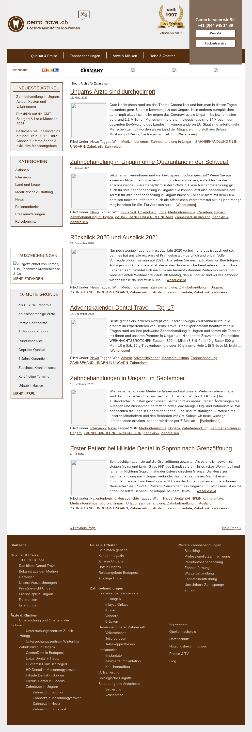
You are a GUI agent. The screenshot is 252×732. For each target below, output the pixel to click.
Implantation (108, 650)
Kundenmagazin (111, 556)
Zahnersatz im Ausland (192, 217)
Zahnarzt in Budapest (49, 709)
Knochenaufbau (117, 667)
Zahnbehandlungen (85, 56)
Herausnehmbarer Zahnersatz (122, 627)
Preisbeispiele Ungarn (36, 594)
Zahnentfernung (197, 568)
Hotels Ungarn (109, 567)
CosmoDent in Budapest (45, 653)
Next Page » (231, 528)
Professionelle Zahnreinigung (207, 556)
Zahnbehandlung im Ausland (189, 503)
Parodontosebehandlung (204, 562)
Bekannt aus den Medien (38, 571)
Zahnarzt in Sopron (48, 692)
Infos (162, 212)
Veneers (111, 616)
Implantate (215, 498)
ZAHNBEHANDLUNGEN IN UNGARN (144, 217)
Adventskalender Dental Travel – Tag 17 (122, 307)
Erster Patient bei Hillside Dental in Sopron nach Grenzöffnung (151, 448)
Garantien (26, 577)
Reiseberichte (128, 498)
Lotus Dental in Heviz (42, 658)
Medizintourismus (135, 142)
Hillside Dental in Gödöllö (45, 681)
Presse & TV (179, 654)
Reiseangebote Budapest (118, 572)
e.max (189, 590)
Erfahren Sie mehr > (171, 32)
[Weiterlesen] (187, 134)
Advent (126, 358)
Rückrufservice (215, 43)
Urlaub (131, 503)
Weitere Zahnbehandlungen (199, 545)
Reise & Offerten (162, 56)
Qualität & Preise (44, 56)
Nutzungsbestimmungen (188, 646)
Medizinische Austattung (34, 192)
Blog (172, 661)
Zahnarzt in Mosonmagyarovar (57, 698)
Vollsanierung (108, 672)
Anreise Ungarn (110, 561)
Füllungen (113, 599)
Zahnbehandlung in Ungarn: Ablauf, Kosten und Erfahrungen (38, 101)
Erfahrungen (28, 605)
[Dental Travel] (16, 56)
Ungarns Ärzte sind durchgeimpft (112, 91)
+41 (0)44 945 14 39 (215, 25)
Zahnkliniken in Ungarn (37, 647)
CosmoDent (147, 212)
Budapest (128, 212)
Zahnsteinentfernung (201, 579)
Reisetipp (204, 212)
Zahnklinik (95, 146)
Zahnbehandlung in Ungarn (172, 142)
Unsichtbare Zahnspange (204, 585)
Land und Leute (27, 185)
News (94, 142)
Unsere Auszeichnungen (38, 583)
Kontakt (215, 33)
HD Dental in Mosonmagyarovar (51, 670)
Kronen (111, 610)
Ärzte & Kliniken (125, 56)
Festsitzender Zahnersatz (118, 593)
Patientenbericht (103, 498)
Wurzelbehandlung (199, 573)
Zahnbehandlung (164, 287)
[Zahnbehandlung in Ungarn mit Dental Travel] (45, 24)
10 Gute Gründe (31, 560)
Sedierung (113, 689)
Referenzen (28, 600)
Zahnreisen (113, 146)
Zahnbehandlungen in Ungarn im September (127, 378)
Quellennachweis (182, 631)
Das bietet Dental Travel (37, 566)
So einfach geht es (112, 550)
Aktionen (22, 170)
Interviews (98, 428)
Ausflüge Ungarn (111, 578)
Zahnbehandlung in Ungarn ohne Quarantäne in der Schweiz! (149, 161)
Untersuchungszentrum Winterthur (52, 641)
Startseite (19, 545)
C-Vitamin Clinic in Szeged (46, 664)
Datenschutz (179, 639)
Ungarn (219, 212)
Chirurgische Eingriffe (115, 678)
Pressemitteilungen (30, 214)
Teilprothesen (115, 638)
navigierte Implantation (123, 661)
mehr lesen (24, 394)
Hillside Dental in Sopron (45, 675)
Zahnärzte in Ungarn (42, 687)
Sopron (105, 503)
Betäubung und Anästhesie (119, 684)
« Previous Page (83, 528)
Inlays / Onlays (116, 604)
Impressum (178, 624)
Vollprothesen (115, 633)
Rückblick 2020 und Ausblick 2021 (114, 237)
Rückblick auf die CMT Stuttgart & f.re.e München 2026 (37, 119)
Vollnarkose (114, 695)
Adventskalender (146, 358)
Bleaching (192, 551)
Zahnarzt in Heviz (46, 703)
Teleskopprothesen (120, 644)
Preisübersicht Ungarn (36, 588)
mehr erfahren (28, 279)
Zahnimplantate (180, 292)
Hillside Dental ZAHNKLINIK (183, 498)
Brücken (111, 621)
